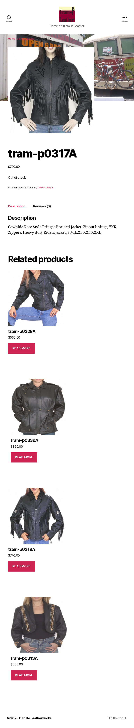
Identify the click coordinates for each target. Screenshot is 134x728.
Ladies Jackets (25, 38)
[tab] (16, 206)
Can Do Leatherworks (35, 718)
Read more (21, 348)
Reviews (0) (42, 206)
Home (11, 38)
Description (16, 206)
